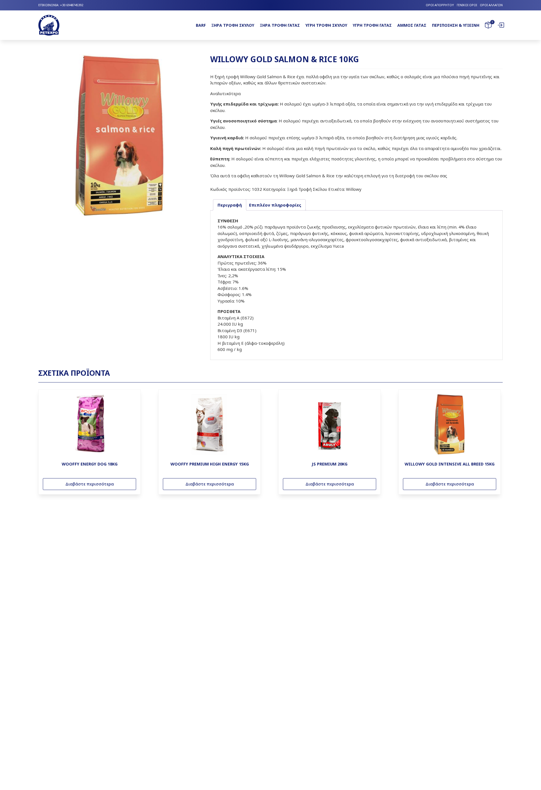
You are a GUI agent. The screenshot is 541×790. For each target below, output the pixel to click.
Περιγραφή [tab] (230, 205)
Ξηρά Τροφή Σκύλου (232, 25)
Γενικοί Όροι (467, 5)
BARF (201, 25)
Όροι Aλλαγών (491, 5)
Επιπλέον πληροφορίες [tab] (275, 205)
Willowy (354, 189)
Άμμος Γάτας (411, 25)
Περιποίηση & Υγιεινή (455, 25)
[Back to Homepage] (48, 25)
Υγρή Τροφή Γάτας (372, 25)
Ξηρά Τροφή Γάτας (280, 25)
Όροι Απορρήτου (440, 5)
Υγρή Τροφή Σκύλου (326, 25)
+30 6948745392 (71, 5)
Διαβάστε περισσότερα (89, 484)
